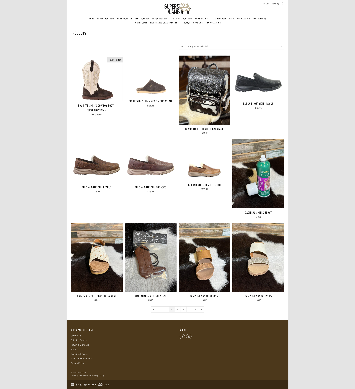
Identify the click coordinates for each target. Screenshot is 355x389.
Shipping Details (79, 340)
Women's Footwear (105, 18)
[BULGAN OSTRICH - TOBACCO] (151, 161)
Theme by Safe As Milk (79, 376)
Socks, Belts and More (193, 22)
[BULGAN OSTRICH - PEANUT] (97, 161)
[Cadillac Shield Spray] (258, 173)
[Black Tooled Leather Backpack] (204, 90)
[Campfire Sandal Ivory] (258, 257)
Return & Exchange (80, 344)
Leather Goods (219, 18)
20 (195, 309)
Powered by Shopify (96, 376)
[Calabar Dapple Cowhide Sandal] (97, 257)
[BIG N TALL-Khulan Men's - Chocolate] (151, 76)
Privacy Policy (77, 363)
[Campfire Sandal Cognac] (204, 257)
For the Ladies (259, 18)
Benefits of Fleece (79, 354)
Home (91, 18)
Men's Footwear (124, 18)
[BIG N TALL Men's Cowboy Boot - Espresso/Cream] (97, 78)
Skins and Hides (202, 18)
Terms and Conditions (81, 358)
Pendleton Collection (239, 18)
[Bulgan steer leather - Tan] (204, 160)
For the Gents (141, 22)
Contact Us (76, 335)
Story (73, 349)
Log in (266, 3)
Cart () (275, 3)
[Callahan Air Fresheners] (151, 257)
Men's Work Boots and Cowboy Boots (152, 18)
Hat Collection (214, 22)
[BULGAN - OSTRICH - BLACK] (258, 77)
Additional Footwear (182, 18)
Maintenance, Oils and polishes (165, 22)
